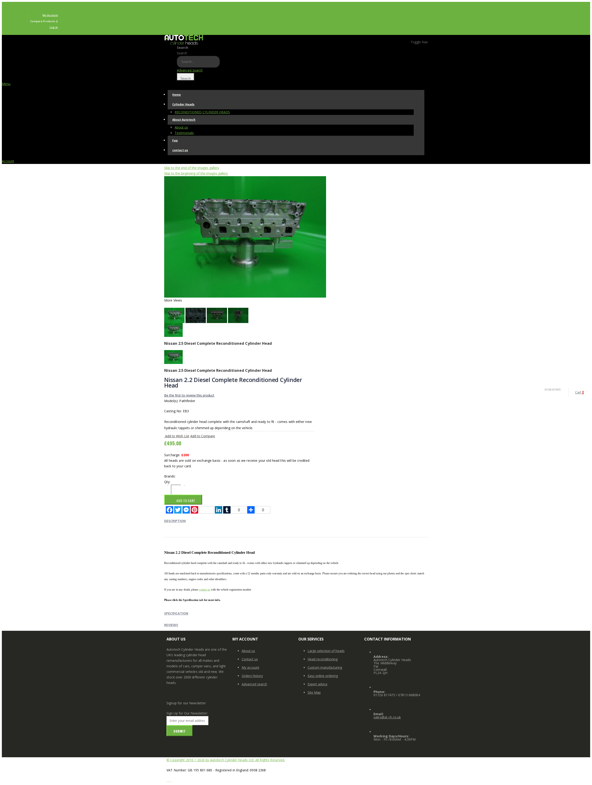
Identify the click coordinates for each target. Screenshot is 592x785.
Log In (54, 27)
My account (250, 667)
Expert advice (317, 684)
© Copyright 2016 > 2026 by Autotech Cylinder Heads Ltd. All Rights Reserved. (225, 760)
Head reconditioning (323, 659)
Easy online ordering (323, 676)
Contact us (250, 659)
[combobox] (198, 62)
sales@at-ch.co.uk (387, 717)
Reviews (171, 625)
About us (248, 651)
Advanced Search (190, 70)
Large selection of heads (326, 651)
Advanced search (254, 684)
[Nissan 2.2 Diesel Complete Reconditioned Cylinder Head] (245, 236)
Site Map (314, 692)
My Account (50, 15)
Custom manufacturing (325, 667)
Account (8, 161)
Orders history (252, 676)
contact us (204, 589)
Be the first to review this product (189, 395)
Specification (176, 613)
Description (175, 521)
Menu (6, 84)
